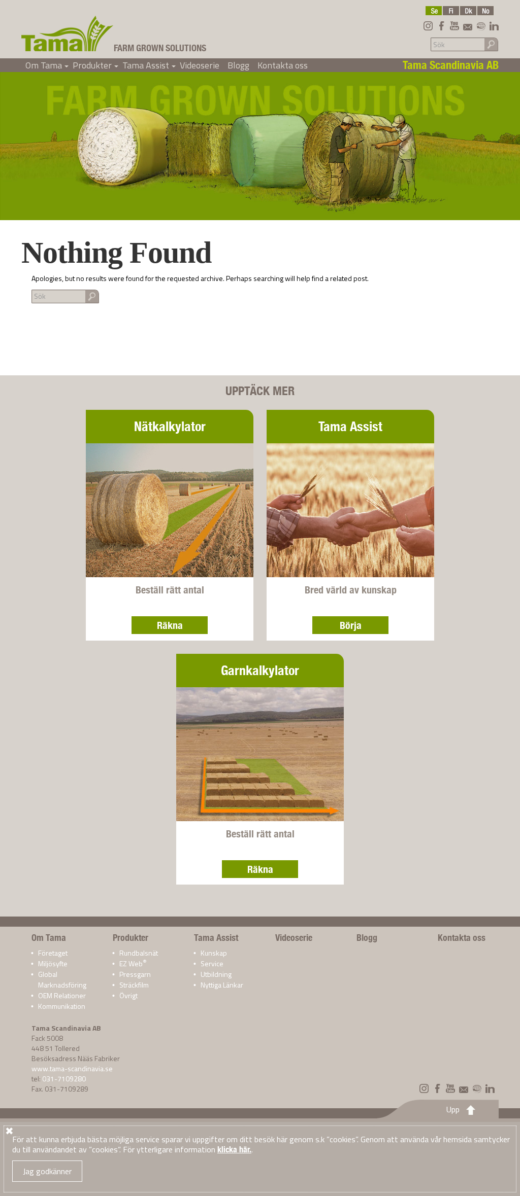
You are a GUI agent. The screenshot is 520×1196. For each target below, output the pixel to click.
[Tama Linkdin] (494, 25)
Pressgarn (135, 974)
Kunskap (214, 952)
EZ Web (133, 963)
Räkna (170, 625)
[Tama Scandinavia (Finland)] (451, 10)
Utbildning (216, 974)
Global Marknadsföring (62, 979)
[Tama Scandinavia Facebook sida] (441, 25)
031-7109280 (64, 1078)
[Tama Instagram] (428, 25)
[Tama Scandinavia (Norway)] (485, 10)
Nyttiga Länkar (222, 984)
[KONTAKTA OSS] (467, 25)
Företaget (53, 952)
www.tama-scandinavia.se (72, 1068)
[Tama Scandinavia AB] (67, 33)
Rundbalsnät (138, 952)
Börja (351, 625)
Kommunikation (61, 1006)
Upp (453, 1109)
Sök (491, 44)
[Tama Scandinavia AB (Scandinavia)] (434, 10)
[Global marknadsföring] (480, 25)
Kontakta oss (282, 65)
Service (212, 963)
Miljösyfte (53, 963)
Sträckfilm (134, 984)
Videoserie (199, 65)
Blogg (238, 65)
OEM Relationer (62, 995)
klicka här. (234, 1149)
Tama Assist (149, 65)
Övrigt (128, 995)
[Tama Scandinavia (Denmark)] (468, 10)
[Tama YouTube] (454, 25)
